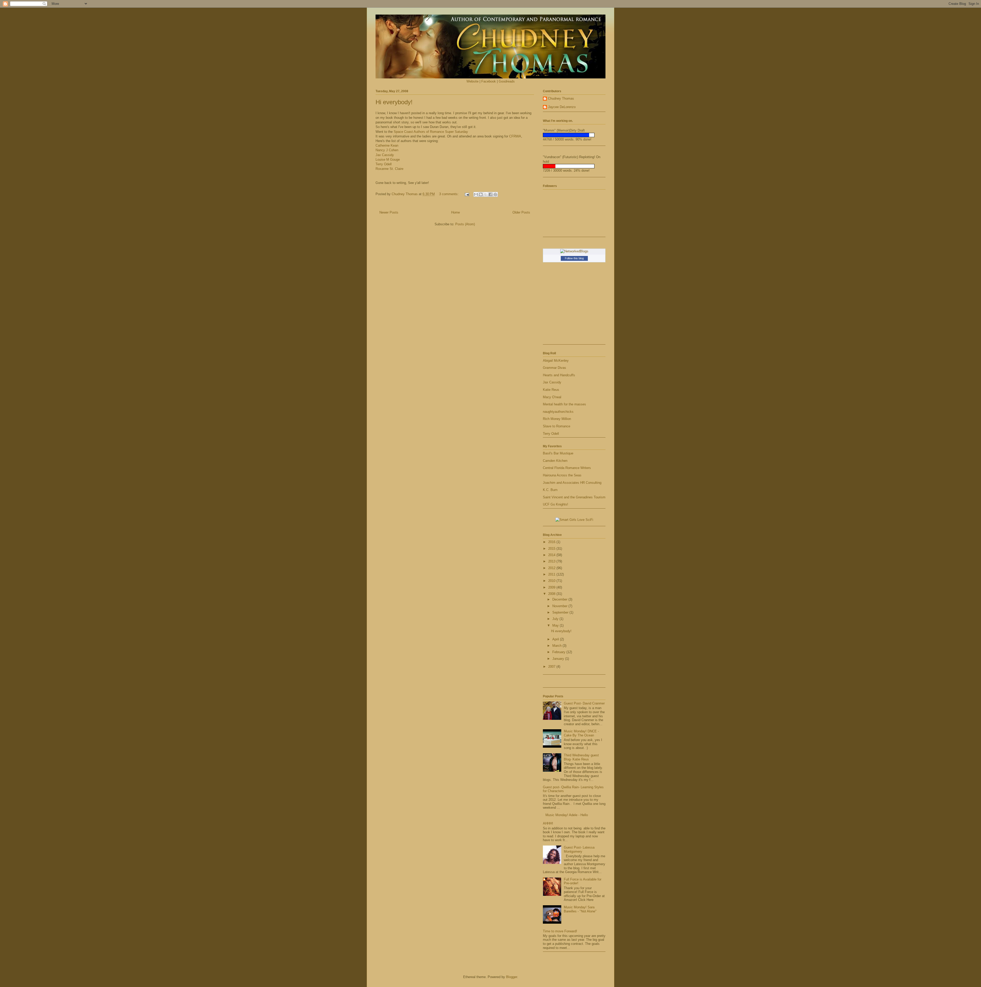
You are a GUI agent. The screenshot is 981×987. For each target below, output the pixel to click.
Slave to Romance (556, 426)
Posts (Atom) (465, 224)
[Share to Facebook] (490, 194)
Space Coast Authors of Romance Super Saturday (431, 132)
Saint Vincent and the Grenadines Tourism (574, 497)
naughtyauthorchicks (558, 412)
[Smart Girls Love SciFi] (574, 520)
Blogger (511, 977)
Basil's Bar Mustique (558, 453)
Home (455, 212)
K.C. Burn (550, 490)
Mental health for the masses (564, 404)
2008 (552, 594)
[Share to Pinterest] (495, 194)
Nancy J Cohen (387, 150)
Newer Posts (388, 212)
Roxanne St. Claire (389, 169)
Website (472, 81)
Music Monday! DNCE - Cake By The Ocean (581, 733)
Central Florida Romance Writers (567, 468)
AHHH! (548, 823)
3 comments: (449, 194)
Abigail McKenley (556, 360)
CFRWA (515, 136)
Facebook (488, 81)
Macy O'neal (552, 397)
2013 (552, 561)
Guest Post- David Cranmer (584, 703)
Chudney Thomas (561, 98)
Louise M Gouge (388, 159)
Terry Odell (384, 164)
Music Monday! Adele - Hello (566, 815)
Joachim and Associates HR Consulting (572, 483)
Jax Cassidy (385, 155)
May (556, 625)
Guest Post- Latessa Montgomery (579, 849)
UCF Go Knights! (555, 504)
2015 (552, 548)
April (556, 639)
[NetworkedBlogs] (574, 251)
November (560, 606)
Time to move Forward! (560, 931)
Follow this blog (574, 258)
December (560, 599)
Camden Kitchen (555, 461)
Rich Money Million (557, 419)
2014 (552, 555)
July (555, 619)
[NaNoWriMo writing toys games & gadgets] (574, 135)
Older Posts (521, 212)
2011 (552, 574)
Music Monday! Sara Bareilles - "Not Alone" (580, 909)
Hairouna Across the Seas (562, 475)
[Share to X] (485, 194)
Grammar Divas (554, 368)
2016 (552, 542)
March (557, 646)
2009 (552, 587)
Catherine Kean (387, 145)
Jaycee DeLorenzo (562, 107)
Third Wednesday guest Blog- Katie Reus (581, 757)
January (558, 659)
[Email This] (475, 194)
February (559, 652)
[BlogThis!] (480, 194)
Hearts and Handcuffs (559, 375)
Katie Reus (551, 390)
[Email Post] (466, 194)
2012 (552, 568)
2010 (552, 581)
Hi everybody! (394, 102)
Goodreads (507, 81)
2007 (552, 666)
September (560, 612)
